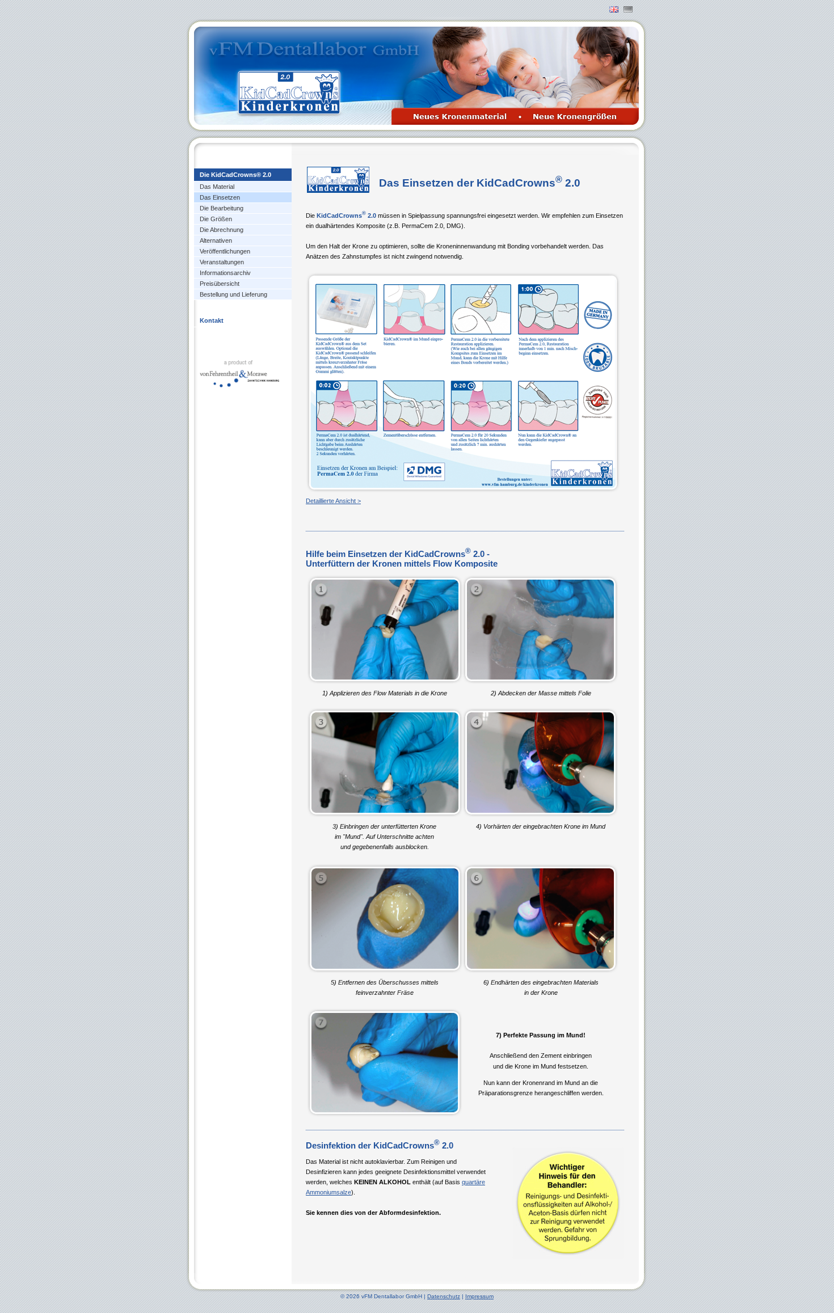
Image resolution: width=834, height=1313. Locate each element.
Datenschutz (443, 1296)
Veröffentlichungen (225, 251)
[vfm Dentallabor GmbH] (239, 371)
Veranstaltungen (222, 262)
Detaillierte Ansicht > (333, 500)
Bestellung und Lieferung (233, 294)
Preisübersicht (219, 283)
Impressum (479, 1296)
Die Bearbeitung (221, 208)
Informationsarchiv (225, 272)
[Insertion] (613, 9)
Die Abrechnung (221, 229)
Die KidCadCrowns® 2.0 (235, 174)
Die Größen (216, 219)
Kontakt (212, 320)
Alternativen (216, 240)
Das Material (217, 186)
